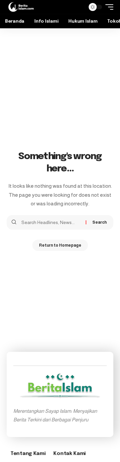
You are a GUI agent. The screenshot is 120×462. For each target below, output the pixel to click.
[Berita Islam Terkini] (21, 7)
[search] (78, 7)
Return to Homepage (60, 245)
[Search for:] (51, 222)
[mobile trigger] (107, 7)
